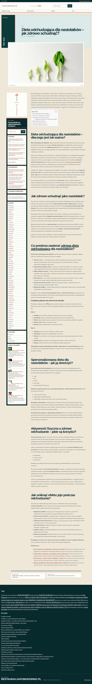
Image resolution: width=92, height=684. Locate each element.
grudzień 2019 (10, 282)
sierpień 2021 (10, 248)
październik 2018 (11, 299)
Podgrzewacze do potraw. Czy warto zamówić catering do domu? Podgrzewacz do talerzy (16, 145)
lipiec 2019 (10, 293)
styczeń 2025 (10, 222)
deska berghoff (23, 595)
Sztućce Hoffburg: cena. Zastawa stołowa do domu (12, 665)
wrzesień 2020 (11, 267)
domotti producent (46, 595)
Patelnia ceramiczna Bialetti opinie (58, 597)
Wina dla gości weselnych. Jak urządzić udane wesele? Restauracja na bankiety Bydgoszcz (21, 654)
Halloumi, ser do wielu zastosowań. (9, 663)
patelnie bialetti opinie (21, 600)
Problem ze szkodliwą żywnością (8, 636)
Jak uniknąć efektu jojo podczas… (40, 124)
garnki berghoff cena (68, 595)
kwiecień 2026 (11, 209)
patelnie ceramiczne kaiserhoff (41, 599)
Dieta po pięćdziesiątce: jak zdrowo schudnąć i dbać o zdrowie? (51, 563)
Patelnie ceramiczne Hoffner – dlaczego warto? (12, 649)
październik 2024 (11, 229)
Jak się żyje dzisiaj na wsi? (7, 667)
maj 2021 (10, 252)
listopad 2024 (10, 226)
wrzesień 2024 (11, 231)
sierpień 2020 (10, 269)
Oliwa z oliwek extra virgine (20, 597)
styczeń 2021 (10, 261)
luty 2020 (10, 278)
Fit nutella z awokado (6, 616)
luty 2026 (10, 211)
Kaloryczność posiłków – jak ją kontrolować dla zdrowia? (15, 396)
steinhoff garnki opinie (74, 605)
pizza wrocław (25, 602)
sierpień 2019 (10, 291)
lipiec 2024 (10, 235)
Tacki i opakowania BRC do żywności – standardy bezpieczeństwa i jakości (15, 178)
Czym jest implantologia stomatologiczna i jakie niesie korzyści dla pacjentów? (15, 186)
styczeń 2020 (10, 280)
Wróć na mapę (87, 680)
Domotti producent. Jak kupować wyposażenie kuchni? (13, 634)
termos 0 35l (62, 607)
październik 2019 (11, 287)
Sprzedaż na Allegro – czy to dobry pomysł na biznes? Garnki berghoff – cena (16, 149)
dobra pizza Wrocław (34, 595)
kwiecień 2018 (11, 312)
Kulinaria (10, 338)
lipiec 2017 (10, 323)
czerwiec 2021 (11, 250)
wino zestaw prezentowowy (15, 609)
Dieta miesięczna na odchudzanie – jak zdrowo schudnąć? (49, 549)
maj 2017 (10, 327)
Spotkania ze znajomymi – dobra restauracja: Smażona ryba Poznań (16, 647)
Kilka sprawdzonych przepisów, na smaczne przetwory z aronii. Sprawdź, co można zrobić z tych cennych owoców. (27, 656)
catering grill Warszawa (12, 595)
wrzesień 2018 (11, 302)
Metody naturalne (5, 638)
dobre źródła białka (45, 273)
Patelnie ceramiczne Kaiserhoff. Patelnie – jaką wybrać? (14, 623)
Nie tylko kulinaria (11, 340)
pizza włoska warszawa (40, 602)
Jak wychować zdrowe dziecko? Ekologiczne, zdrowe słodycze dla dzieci (16, 158)
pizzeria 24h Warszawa (53, 602)
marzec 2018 (10, 314)
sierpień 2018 (10, 304)
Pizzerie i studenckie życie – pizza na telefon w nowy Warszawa (15, 629)
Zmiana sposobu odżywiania (73, 162)
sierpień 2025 (10, 218)
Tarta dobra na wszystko (6, 652)
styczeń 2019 (10, 297)
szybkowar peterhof (51, 607)
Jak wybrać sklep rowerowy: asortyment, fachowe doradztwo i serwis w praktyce (15, 175)
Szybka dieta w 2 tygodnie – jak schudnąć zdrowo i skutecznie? (51, 554)
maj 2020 (10, 274)
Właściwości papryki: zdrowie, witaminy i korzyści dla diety (15, 361)
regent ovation (9, 605)
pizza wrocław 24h (32, 602)
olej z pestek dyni (11, 597)
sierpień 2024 (10, 233)
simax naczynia (48, 605)
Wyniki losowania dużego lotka (30, 609)
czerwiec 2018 (11, 308)
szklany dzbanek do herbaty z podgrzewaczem (15, 607)
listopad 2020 (10, 265)
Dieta (23, 26)
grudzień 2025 (10, 214)
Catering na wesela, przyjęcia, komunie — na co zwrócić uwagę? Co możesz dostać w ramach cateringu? (16, 154)
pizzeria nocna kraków (65, 602)
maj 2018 (10, 310)
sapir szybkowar (37, 604)
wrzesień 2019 (11, 289)
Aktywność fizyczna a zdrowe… (40, 123)
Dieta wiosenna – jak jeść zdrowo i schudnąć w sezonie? (49, 558)
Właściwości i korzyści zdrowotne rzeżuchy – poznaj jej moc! (16, 351)
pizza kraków (57, 600)
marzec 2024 (10, 237)
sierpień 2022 (10, 246)
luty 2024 (10, 239)
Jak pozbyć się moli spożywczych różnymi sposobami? (13, 641)
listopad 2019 (10, 284)
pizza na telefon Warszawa (65, 600)
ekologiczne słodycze (58, 595)
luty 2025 (10, 220)
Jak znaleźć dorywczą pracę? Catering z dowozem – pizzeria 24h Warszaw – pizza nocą (16, 140)
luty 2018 (10, 317)
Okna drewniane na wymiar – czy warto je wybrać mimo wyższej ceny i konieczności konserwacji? (16, 171)
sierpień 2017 (10, 321)
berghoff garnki (4, 595)
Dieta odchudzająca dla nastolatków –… (42, 113)
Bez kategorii (10, 334)
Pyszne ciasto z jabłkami (6, 625)
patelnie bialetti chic (7, 600)
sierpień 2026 (10, 205)
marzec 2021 (10, 257)
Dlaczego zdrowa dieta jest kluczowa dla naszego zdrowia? (61, 575)
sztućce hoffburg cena (37, 607)
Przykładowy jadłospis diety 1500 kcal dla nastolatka (46, 119)
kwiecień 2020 (11, 276)
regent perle (19, 604)
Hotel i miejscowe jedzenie (7, 627)
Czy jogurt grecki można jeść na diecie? (10, 645)
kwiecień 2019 (11, 295)
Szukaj (70, 5)
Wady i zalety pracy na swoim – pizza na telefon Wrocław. (14, 632)
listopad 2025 (10, 216)
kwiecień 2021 (11, 254)
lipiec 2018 (10, 306)
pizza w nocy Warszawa (14, 602)
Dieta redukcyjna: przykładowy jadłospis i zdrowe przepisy (15, 372)
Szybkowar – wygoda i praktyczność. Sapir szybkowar (13, 618)
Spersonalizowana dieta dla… (39, 121)
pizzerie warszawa (74, 602)
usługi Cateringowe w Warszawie (75, 607)
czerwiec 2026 (11, 207)
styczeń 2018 (10, 319)
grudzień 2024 (10, 224)
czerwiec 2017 (11, 325)
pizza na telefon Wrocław (78, 600)
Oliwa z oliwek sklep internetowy (36, 597)
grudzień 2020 (10, 263)
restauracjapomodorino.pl (85, 1)
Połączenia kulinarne (12, 162)
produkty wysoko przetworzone (61, 520)
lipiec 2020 (10, 272)
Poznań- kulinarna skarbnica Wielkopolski (10, 643)
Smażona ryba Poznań (60, 605)
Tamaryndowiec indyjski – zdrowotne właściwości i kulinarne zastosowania (26, 576)
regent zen (27, 605)
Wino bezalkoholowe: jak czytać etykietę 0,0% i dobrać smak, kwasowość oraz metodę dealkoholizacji (16, 182)
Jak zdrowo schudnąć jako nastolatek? (41, 115)
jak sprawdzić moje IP (77, 595)
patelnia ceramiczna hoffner (78, 597)
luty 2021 (10, 259)
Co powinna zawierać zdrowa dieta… (41, 117)
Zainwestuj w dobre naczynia (8, 670)
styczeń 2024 (10, 241)
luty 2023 (10, 244)
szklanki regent (85, 605)
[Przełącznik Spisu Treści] (55, 111)
